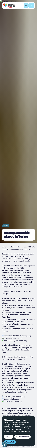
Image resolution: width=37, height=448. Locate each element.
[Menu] (31, 5)
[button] (4, 444)
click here (26, 431)
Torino (5, 226)
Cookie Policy (20, 426)
